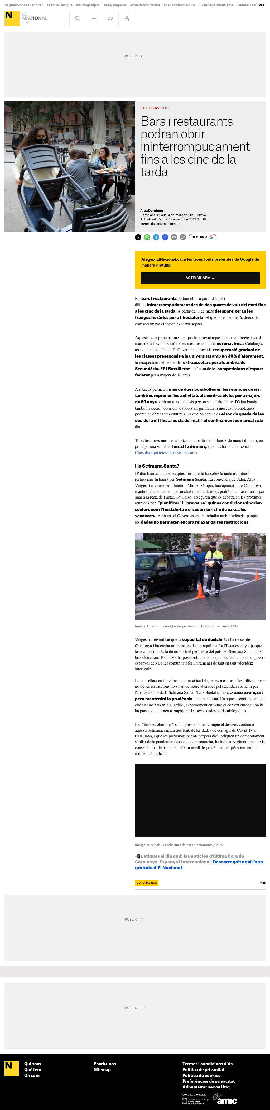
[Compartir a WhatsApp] (147, 237)
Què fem (32, 1070)
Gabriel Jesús (248, 5)
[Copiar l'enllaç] (183, 237)
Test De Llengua (60, 5)
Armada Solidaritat (145, 5)
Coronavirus (147, 883)
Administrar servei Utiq (206, 1087)
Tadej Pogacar (114, 5)
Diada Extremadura (179, 5)
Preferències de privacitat (208, 1081)
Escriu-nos (105, 1064)
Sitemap (102, 1070)
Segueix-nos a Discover (23, 5)
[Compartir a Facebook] (165, 237)
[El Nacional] (12, 18)
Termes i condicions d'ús (207, 1064)
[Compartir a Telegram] (156, 237)
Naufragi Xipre (88, 5)
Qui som (32, 1064)
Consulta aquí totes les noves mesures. (166, 452)
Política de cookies (201, 1076)
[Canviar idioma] (110, 18)
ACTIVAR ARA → (200, 278)
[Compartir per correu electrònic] (174, 237)
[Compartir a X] (138, 237)
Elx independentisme (216, 5)
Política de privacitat (203, 1070)
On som (32, 1076)
